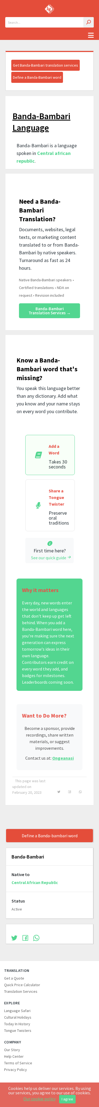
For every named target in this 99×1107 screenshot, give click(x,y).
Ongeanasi (63, 758)
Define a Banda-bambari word (50, 835)
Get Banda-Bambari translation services (45, 65)
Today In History (17, 1023)
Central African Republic (35, 882)
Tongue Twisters (17, 1030)
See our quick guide (48, 557)
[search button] (88, 22)
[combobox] (49, 22)
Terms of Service (18, 1062)
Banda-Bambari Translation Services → (50, 310)
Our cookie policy (39, 1098)
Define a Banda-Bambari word (37, 77)
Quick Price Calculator (22, 984)
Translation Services (20, 991)
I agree (67, 1099)
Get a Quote (14, 978)
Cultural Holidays (17, 1017)
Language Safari (17, 1010)
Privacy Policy (15, 1069)
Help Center (14, 1056)
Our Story (12, 1049)
